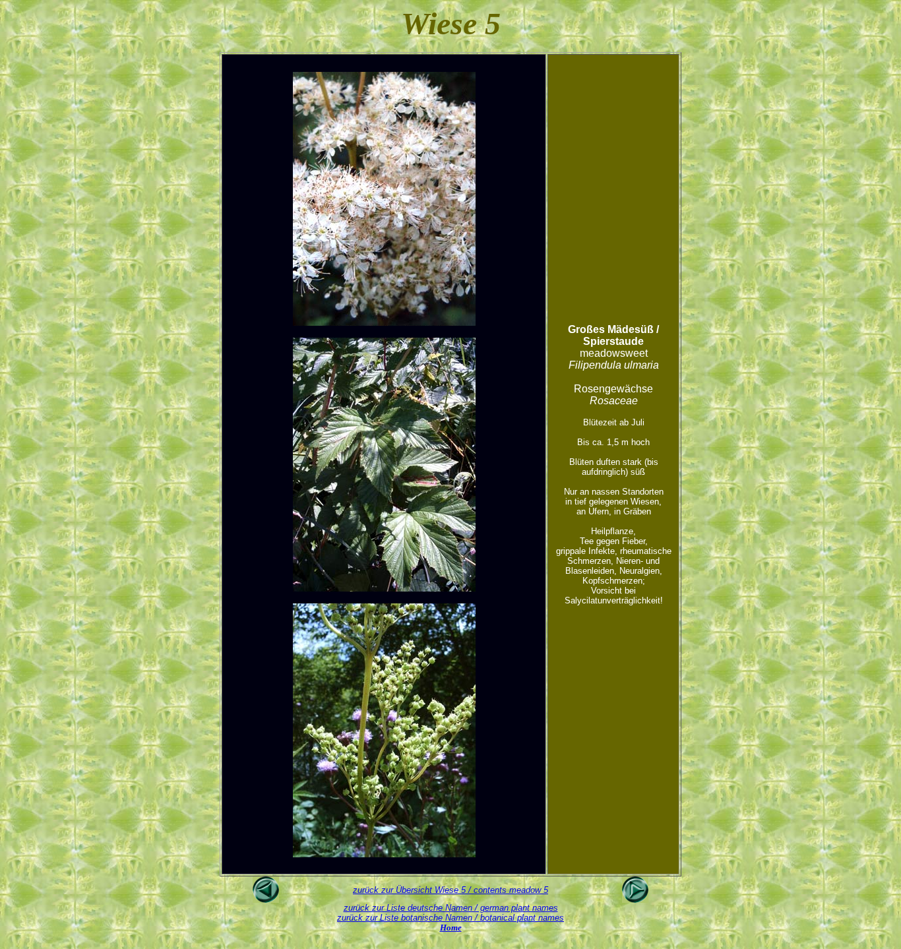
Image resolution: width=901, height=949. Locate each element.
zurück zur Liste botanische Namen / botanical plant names (450, 918)
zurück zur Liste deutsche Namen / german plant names (451, 908)
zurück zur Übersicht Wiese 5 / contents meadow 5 (450, 890)
